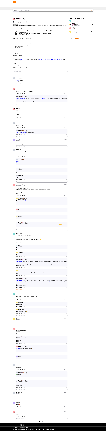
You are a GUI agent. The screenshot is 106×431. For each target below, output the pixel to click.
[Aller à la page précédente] (38, 421)
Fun (80, 2)
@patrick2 (41, 59)
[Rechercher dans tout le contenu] (91, 10)
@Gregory (52, 59)
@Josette (60, 59)
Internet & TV (68, 2)
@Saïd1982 (56, 59)
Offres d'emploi (38, 429)
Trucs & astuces (75, 2)
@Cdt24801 (45, 59)
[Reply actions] (66, 96)
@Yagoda (18, 161)
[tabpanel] (40, 249)
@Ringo (26, 200)
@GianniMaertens (19, 224)
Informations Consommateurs (50, 429)
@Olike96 (18, 98)
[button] (17, 134)
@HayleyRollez (22, 98)
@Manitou (17, 80)
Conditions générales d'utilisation (23, 427)
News (83, 2)
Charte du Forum (15, 427)
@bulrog (48, 59)
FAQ (21, 59)
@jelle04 (17, 382)
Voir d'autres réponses (19, 289)
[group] (64, 83)
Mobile (63, 2)
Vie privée (43, 429)
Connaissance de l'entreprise (30, 429)
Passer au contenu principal (4, 0)
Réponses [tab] (15, 75)
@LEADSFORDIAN (19, 261)
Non (71, 38)
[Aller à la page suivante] (43, 421)
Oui (76, 38)
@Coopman (18, 338)
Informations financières (21, 429)
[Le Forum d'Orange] (14, 2)
